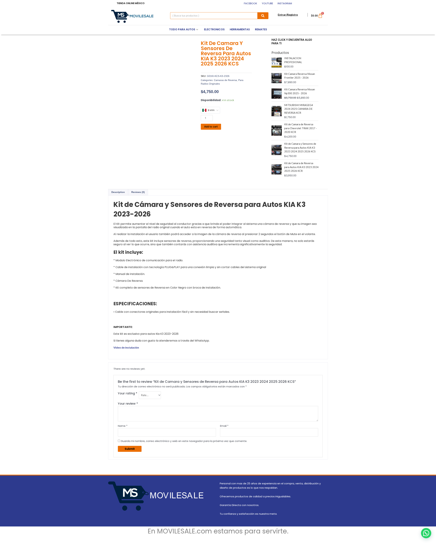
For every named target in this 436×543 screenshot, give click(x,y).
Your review (128, 403)
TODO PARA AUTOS (182, 29)
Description (118, 192)
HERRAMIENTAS (240, 29)
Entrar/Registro (288, 14)
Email (224, 426)
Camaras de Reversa (225, 80)
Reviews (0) (138, 192)
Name (122, 426)
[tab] (118, 192)
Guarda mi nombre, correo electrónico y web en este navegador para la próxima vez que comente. (184, 441)
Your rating (127, 393)
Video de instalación (126, 347)
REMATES (261, 29)
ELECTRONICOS (214, 29)
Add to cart (211, 126)
